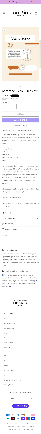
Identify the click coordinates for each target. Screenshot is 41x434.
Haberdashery (9, 328)
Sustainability (8, 370)
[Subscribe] (31, 398)
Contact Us (8, 361)
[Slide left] (16, 86)
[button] (4, 13)
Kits (5, 333)
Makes (6, 338)
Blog (5, 375)
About (6, 366)
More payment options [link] (20, 125)
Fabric (6, 319)
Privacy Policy (8, 385)
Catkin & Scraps (12, 423)
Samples (7, 347)
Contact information (28, 429)
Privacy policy (11, 426)
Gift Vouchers (8, 343)
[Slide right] (25, 86)
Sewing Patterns (9, 323)
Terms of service (21, 426)
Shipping (4, 98)
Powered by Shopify (22, 423)
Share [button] (6, 236)
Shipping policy (31, 426)
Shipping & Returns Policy (13, 380)
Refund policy (33, 423)
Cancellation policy (14, 429)
